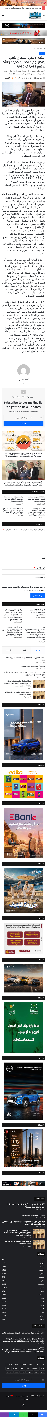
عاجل (42, 1302)
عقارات (41, 1309)
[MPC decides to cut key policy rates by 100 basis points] (39, 695)
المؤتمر (8, 1396)
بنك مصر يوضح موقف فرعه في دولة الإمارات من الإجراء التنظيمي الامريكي (13, 499)
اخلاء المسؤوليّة (23, 1399)
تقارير (42, 1280)
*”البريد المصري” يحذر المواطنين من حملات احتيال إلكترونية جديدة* (25, 659)
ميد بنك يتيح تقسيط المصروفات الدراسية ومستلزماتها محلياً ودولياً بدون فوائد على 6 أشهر (36, 511)
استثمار (41, 1270)
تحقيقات (41, 1277)
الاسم (43, 558)
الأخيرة (23, 650)
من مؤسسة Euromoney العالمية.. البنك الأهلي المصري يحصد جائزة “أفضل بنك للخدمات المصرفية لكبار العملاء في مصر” (35, 633)
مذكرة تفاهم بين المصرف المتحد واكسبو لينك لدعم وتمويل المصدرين (36, 499)
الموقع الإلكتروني (40, 577)
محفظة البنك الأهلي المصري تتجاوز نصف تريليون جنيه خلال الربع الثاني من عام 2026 (13, 510)
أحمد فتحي (39, 78)
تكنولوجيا (41, 1284)
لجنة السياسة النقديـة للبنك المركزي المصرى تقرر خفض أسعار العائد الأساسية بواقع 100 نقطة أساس (17, 683)
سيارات (41, 1295)
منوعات (41, 1319)
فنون (42, 1312)
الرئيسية (41, 48)
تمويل (35, 48)
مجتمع (42, 1316)
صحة (42, 1298)
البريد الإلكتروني (39, 568)
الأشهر (38, 650)
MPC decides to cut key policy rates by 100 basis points (18, 693)
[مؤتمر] (35, 15)
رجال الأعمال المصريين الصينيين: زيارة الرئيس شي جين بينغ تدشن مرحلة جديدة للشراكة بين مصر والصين (12, 631)
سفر (42, 1291)
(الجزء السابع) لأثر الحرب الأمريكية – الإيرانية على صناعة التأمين (37, 612)
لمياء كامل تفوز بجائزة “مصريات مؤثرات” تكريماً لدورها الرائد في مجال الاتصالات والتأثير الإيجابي (23, 673)
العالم (42, 1273)
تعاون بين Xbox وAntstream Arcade (33, 666)
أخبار (42, 1259)
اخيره (42, 1266)
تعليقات (9, 650)
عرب (42, 1305)
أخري (42, 1263)
